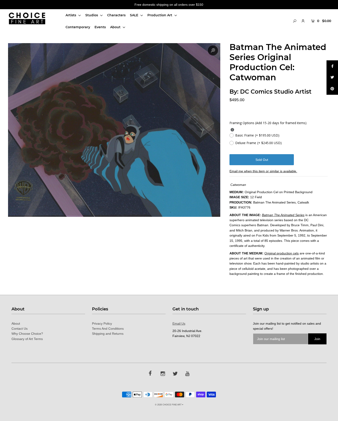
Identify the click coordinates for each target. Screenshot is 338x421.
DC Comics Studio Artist (276, 91)
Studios (92, 15)
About (115, 27)
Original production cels (281, 253)
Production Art (160, 15)
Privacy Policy (102, 323)
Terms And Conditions (108, 328)
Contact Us (19, 328)
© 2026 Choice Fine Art (168, 405)
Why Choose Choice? (27, 333)
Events (100, 27)
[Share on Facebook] (332, 66)
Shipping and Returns (107, 333)
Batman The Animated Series (283, 215)
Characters (116, 15)
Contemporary (78, 27)
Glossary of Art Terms (27, 339)
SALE (134, 15)
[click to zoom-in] (213, 50)
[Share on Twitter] (332, 77)
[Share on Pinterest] (332, 89)
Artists (71, 15)
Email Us (178, 323)
